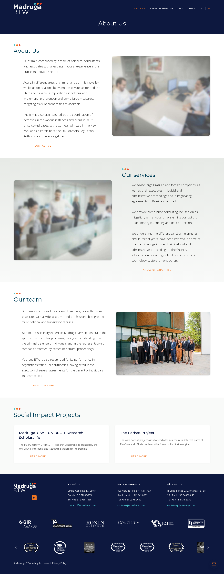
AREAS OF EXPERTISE (161, 8)
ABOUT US (139, 8)
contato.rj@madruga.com (131, 505)
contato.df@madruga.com (82, 505)
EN (208, 8)
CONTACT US (43, 145)
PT (202, 8)
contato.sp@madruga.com (181, 505)
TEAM (180, 8)
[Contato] (214, 564)
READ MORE (38, 456)
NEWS (191, 8)
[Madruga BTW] (28, 8)
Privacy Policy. (59, 563)
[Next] (208, 547)
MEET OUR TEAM (43, 385)
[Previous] (16, 547)
